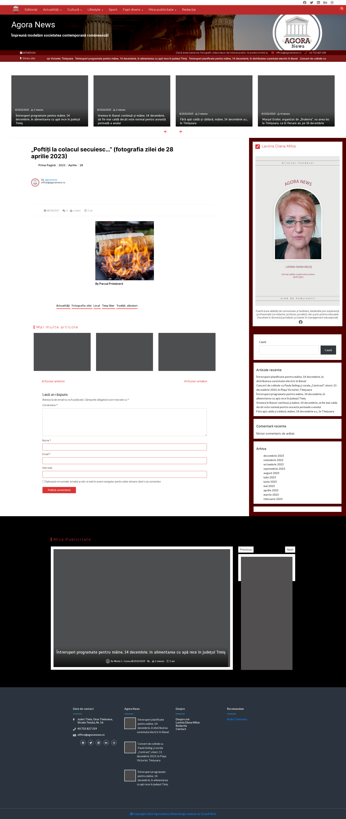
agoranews (51, 179)
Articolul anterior (53, 381)
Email (46, 454)
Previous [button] (246, 549)
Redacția (189, 9)
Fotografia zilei (82, 305)
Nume (46, 440)
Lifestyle (94, 9)
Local (97, 305)
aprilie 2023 (270, 490)
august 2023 (271, 473)
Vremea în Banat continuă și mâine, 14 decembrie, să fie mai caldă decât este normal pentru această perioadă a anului (132, 119)
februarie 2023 (273, 499)
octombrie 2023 (273, 464)
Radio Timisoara (237, 719)
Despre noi (182, 719)
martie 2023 (271, 494)
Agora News (33, 24)
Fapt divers (131, 9)
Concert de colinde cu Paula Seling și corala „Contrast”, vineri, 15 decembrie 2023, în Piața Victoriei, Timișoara (151, 752)
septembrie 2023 (274, 468)
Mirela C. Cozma (122, 661)
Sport (113, 9)
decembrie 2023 (273, 455)
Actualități (51, 9)
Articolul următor (195, 381)
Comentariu (50, 405)
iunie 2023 (270, 481)
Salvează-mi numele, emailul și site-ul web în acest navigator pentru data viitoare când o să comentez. (103, 481)
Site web (47, 467)
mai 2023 (269, 486)
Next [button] (290, 549)
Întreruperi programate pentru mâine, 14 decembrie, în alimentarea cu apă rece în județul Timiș (99, 58)
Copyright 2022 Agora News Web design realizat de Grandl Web (174, 813)
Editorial (31, 9)
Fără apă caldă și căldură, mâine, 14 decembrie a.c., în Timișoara (295, 411)
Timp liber (108, 305)
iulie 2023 (269, 477)
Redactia (181, 725)
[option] (99, 58)
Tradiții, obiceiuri (126, 305)
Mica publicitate (161, 9)
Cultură (73, 9)
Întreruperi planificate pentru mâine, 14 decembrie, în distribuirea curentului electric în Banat (211, 58)
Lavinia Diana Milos (188, 722)
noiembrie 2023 (273, 460)
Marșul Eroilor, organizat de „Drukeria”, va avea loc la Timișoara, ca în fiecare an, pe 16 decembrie (295, 121)
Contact (181, 729)
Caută (262, 342)
